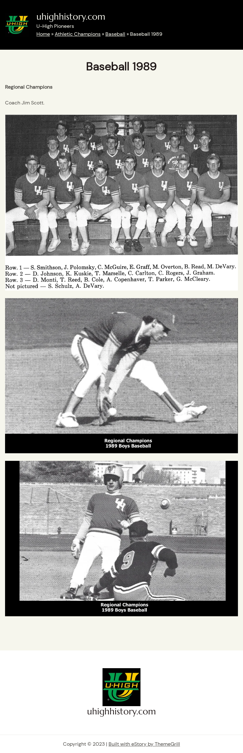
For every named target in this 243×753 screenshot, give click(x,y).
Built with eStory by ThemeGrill (144, 744)
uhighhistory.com (70, 16)
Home (43, 34)
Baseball (115, 34)
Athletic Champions (78, 34)
